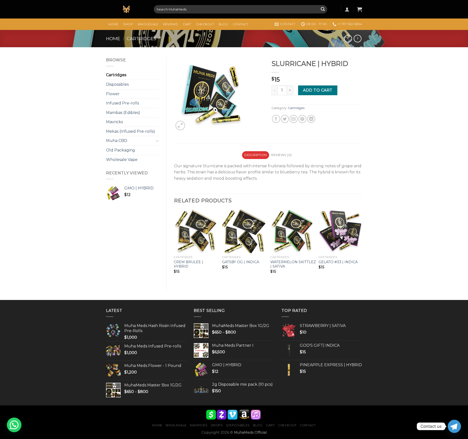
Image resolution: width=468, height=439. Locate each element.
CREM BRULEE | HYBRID (188, 264)
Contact (240, 24)
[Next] (361, 245)
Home (113, 24)
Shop (128, 24)
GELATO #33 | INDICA (338, 262)
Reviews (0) (281, 155)
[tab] (255, 155)
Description (255, 155)
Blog (223, 24)
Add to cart (317, 90)
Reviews (170, 24)
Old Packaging (120, 150)
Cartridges (141, 38)
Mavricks (114, 122)
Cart (187, 24)
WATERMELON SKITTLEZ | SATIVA (293, 264)
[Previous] (174, 245)
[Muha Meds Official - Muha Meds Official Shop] (126, 9)
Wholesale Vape (121, 159)
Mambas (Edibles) (123, 112)
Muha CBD (116, 140)
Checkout (205, 24)
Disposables (117, 84)
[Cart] (359, 9)
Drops (217, 425)
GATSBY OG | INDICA (240, 262)
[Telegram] (454, 426)
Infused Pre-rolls (122, 103)
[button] (14, 425)
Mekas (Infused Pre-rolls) (130, 131)
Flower (113, 94)
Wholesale (147, 24)
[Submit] (323, 9)
